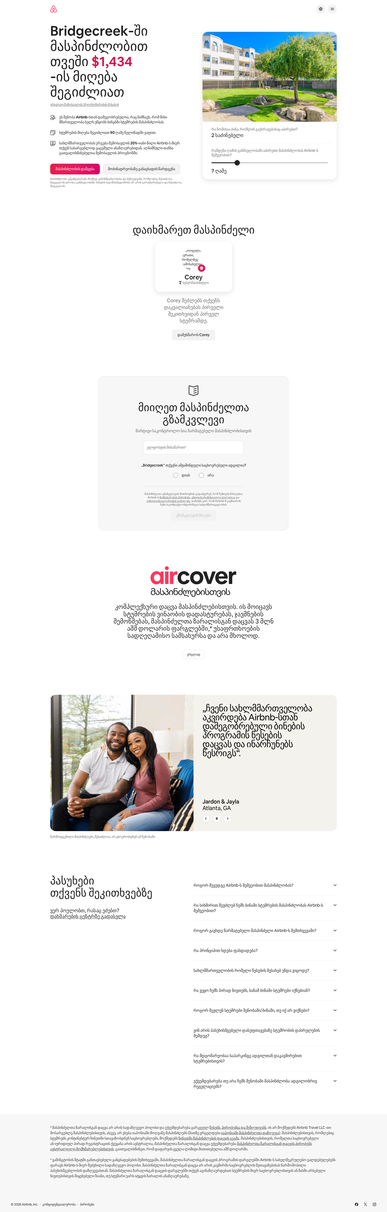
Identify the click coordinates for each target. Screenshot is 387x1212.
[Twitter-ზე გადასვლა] (365, 1204)
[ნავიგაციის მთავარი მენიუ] (332, 8)
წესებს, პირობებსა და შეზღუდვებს (237, 1127)
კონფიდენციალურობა (59, 1204)
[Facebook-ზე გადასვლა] (356, 1204)
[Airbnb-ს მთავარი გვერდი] (53, 9)
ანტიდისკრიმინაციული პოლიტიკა (213, 497)
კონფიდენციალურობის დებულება (168, 501)
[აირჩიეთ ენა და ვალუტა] (320, 8)
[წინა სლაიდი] (206, 818)
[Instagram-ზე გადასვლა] (374, 1204)
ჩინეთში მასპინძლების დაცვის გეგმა (208, 1138)
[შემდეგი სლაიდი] (227, 818)
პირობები (87, 1204)
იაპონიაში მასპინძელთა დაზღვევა (250, 1133)
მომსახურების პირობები (174, 497)
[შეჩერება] (216, 818)
